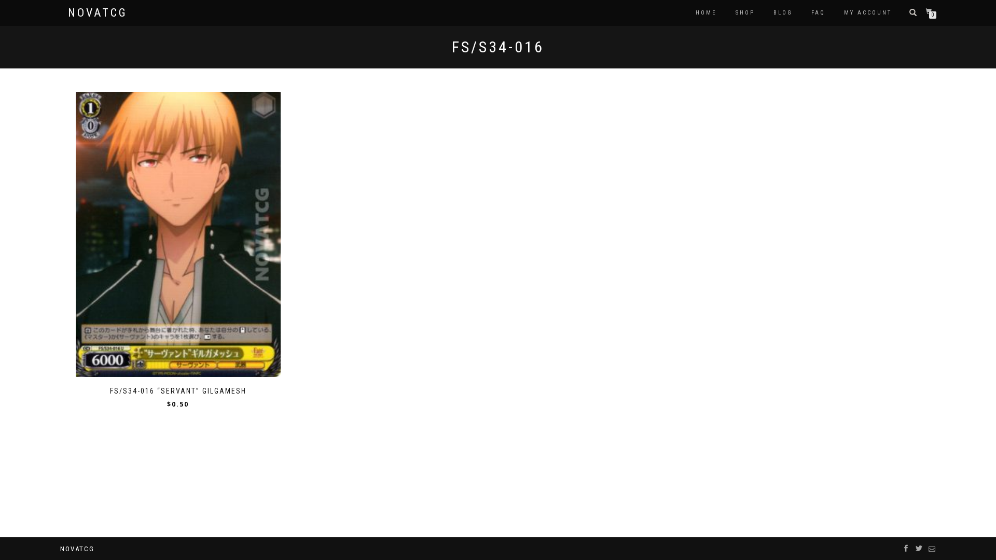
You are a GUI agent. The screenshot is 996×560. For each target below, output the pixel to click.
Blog (783, 12)
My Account (868, 12)
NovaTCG (98, 13)
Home (706, 12)
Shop (745, 12)
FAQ (818, 12)
